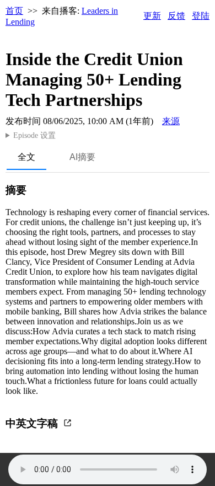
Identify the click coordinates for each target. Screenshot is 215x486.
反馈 (176, 15)
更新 (152, 15)
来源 (171, 121)
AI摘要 (82, 157)
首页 (14, 10)
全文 (26, 157)
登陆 (200, 15)
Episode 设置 (34, 135)
